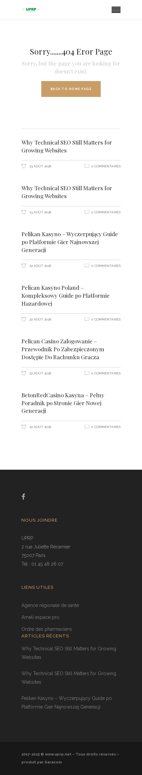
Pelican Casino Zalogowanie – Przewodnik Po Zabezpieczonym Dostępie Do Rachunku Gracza (62, 349)
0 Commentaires (106, 166)
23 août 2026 (39, 166)
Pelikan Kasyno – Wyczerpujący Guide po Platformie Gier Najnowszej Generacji (69, 241)
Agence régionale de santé (50, 605)
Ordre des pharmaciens (46, 629)
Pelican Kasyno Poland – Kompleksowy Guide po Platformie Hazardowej (65, 295)
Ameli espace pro (40, 617)
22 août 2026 (39, 266)
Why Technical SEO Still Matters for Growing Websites (66, 146)
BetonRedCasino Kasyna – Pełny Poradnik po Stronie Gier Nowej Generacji (62, 402)
